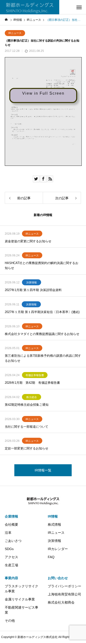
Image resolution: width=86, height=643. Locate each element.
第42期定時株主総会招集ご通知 (26, 404)
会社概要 (11, 524)
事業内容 (11, 578)
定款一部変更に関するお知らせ (26, 448)
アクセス (11, 557)
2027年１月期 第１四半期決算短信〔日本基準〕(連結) (42, 312)
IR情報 (53, 516)
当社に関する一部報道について (26, 426)
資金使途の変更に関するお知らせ (28, 241)
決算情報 (31, 282)
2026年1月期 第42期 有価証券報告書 (32, 382)
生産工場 (11, 565)
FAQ (51, 557)
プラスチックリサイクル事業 (21, 588)
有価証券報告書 (35, 375)
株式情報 (54, 524)
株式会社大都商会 (61, 602)
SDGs (9, 549)
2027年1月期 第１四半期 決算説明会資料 (33, 290)
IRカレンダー (58, 549)
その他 (10, 620)
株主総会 (31, 397)
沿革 (8, 533)
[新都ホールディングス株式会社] (29, 7)
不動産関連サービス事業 (21, 609)
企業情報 (11, 516)
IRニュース (15, 33)
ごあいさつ (13, 541)
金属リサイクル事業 (20, 599)
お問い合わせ (58, 578)
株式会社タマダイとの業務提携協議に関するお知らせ (42, 334)
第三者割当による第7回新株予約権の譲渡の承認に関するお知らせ (43, 358)
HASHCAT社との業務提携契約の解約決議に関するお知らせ (41, 265)
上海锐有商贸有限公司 (64, 594)
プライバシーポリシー (64, 586)
